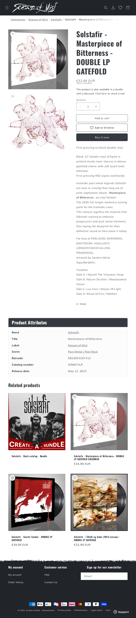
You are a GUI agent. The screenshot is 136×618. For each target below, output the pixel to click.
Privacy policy (64, 610)
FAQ (46, 574)
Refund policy (80, 610)
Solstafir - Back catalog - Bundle (29, 456)
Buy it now (102, 137)
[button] (7, 7)
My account (15, 574)
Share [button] (83, 303)
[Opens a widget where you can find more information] (121, 612)
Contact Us (50, 582)
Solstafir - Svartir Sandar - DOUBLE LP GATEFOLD (32, 538)
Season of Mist (77, 345)
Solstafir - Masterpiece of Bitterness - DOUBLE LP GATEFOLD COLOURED (99, 458)
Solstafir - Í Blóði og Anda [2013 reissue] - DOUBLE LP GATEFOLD (97, 538)
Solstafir (73, 332)
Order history (16, 582)
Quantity (81, 100)
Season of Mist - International (40, 610)
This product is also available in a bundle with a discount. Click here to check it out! (100, 91)
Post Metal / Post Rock (83, 351)
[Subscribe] (124, 576)
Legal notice (96, 610)
